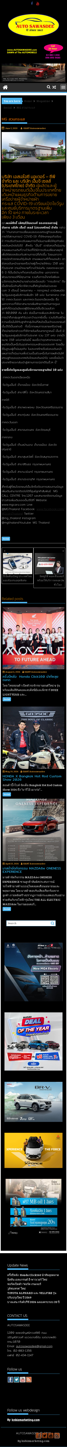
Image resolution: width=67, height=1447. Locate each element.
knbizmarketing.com (26, 1420)
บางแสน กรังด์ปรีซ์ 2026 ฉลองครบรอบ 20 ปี (33, 1302)
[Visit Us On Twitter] (16, 1380)
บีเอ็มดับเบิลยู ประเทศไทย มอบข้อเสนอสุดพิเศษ (17, 578)
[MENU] (63, 87)
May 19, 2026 (11, 771)
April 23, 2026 (12, 863)
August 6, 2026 (12, 671)
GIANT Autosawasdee (34, 128)
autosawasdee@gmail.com (34, 1346)
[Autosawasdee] (34, 81)
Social (6, 538)
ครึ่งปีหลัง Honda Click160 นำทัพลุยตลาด (33, 1275)
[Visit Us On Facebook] (10, 1380)
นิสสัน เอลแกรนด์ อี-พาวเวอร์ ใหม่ (27, 1279)
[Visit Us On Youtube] (23, 1380)
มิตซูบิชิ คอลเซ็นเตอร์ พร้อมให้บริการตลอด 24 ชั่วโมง (50, 580)
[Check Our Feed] (29, 1380)
